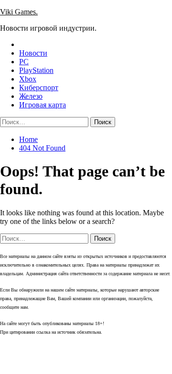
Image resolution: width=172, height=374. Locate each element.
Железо (31, 96)
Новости (33, 53)
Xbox (27, 79)
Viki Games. (19, 12)
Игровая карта (42, 105)
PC (24, 62)
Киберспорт (38, 87)
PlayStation (36, 70)
